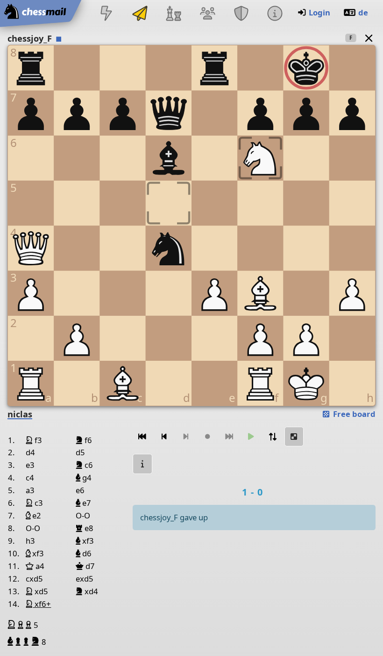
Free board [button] (353, 413)
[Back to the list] (369, 37)
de (363, 12)
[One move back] (164, 437)
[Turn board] (272, 437)
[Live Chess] (106, 14)
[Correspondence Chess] (140, 14)
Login (319, 12)
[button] (12, 625)
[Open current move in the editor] (294, 437)
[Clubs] (241, 14)
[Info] (274, 14)
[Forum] (207, 14)
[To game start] (142, 437)
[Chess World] (174, 14)
